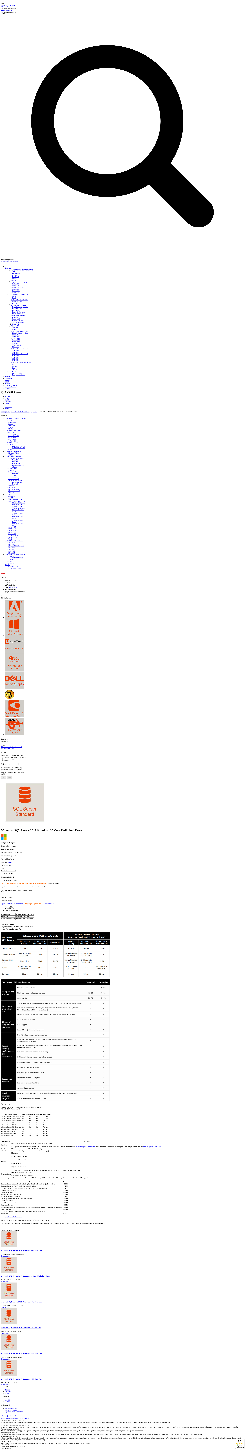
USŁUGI (13, 371)
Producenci (4, 739)
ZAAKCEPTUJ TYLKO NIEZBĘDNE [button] (13, 1446)
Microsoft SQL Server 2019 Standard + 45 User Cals (21, 1302)
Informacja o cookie (11, 1410)
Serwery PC (16, 319)
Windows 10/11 (17, 343)
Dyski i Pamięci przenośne (20, 307)
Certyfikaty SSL (17, 373)
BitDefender (16, 273)
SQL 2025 (15, 350)
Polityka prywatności (11, 1408)
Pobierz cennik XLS (11, 748)
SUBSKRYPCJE (17, 558)
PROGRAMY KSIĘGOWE (19, 300)
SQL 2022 (15, 352)
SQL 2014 (15, 361)
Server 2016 (16, 340)
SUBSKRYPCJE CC (18, 448)
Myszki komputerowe (18, 315)
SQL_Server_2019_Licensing (14, 1217)
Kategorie (4, 415)
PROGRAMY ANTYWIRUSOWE (22, 270)
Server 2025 (16, 335)
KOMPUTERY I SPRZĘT (19, 305)
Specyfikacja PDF (48, 904)
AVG (14, 271)
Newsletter (4, 752)
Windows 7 (15, 347)
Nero (13, 368)
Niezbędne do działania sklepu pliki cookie (16, 1425)
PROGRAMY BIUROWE (19, 282)
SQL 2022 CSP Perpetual (20, 354)
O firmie (7, 396)
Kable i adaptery (17, 308)
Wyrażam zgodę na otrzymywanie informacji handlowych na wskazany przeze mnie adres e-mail (13, 772)
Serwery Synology (18, 320)
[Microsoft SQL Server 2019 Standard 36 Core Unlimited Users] (25, 826)
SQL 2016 (15, 359)
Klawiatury (15, 310)
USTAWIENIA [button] (5, 1445)
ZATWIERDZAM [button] (6, 1441)
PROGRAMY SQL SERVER (20, 349)
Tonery (14, 475)
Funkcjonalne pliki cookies (9, 1429)
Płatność (7, 398)
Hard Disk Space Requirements (85, 1147)
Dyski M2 (15, 460)
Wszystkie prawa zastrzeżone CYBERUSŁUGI (15, 1418)
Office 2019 (16, 289)
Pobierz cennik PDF (7, 747)
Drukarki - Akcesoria (18, 312)
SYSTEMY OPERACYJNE (19, 331)
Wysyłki (7, 1400)
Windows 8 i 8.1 (17, 345)
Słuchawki (15, 324)
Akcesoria (15, 327)
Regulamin (8, 401)
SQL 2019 (15, 355)
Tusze (14, 477)
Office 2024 (16, 285)
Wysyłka (7, 408)
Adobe (14, 296)
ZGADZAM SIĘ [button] (6, 1448)
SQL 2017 (15, 357)
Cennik (3, 745)
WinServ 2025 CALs (18, 503)
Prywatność (8, 407)
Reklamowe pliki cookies (8, 1436)
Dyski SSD (15, 461)
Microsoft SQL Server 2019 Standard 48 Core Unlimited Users (25, 1276)
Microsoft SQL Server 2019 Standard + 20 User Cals (21, 1379)
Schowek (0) (5, 7)
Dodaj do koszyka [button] (6, 897)
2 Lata (10, 862)
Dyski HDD (16, 463)
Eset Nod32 (15, 277)
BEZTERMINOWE (18, 446)
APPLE (14, 329)
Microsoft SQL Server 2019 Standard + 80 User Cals (21, 1250)
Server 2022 (16, 336)
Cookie (7, 403)
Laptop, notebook (17, 314)
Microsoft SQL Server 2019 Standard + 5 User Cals (21, 1328)
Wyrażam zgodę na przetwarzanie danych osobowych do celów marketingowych (11, 768)
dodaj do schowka (6, 900)
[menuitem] (124, 320)
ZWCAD (15, 369)
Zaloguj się (4, 5)
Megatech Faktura (17, 301)
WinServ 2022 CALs (18, 504)
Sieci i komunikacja (18, 322)
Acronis (14, 366)
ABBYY (15, 364)
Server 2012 (16, 341)
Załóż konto (11, 5)
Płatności (7, 1401)
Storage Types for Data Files (152, 1147)
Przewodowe (16, 484)
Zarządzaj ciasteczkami (9, 1416)
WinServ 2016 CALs (18, 506)
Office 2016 (16, 291)
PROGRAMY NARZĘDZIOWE (21, 362)
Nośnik (3, 869)
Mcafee (14, 280)
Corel (14, 298)
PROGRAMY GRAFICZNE (20, 294)
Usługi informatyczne (18, 375)
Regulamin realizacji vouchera (14, 1412)
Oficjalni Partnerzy (6, 598)
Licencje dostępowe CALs (20, 333)
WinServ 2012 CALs (18, 508)
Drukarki (15, 473)
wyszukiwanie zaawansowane (10, 261)
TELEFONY (15, 326)
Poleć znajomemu (17, 904)
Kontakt (7, 400)
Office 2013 (16, 292)
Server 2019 (16, 338)
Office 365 (15, 284)
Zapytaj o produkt (6, 904)
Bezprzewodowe (17, 482)
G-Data (14, 275)
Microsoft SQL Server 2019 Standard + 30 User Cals (21, 1353)
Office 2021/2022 (17, 287)
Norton (14, 278)
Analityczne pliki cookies (8, 1432)
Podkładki (15, 317)
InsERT (14, 303)
